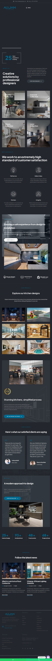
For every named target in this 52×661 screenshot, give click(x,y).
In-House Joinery (6, 640)
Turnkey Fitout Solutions (7, 638)
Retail (38, 330)
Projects (24, 622)
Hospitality (38, 314)
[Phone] (39, 659)
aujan (15, 585)
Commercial (13, 330)
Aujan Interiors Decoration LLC (26, 658)
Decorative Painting (6, 648)
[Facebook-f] (23, 648)
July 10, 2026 (31, 585)
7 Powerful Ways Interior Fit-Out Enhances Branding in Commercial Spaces (37, 583)
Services (24, 618)
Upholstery (4, 646)
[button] (26, 256)
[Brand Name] (9, 277)
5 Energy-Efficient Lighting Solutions (11, 582)
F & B (14, 314)
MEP (3, 644)
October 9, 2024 (7, 585)
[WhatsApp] (13, 659)
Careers (24, 624)
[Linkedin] (33, 648)
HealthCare (39, 628)
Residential (13, 346)
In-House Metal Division (7, 642)
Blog (23, 620)
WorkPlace (39, 622)
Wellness (38, 346)
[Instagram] (25, 648)
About (23, 616)
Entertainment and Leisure (42, 630)
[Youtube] (30, 648)
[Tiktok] (28, 648)
